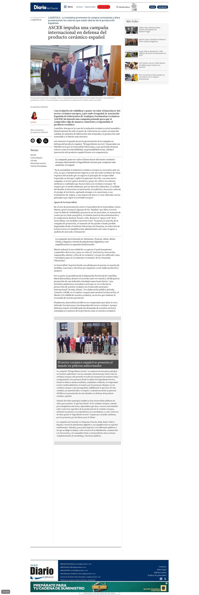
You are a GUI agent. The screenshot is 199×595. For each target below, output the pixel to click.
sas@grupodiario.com (94, 577)
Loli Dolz (33, 122)
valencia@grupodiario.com (86, 574)
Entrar (152, 7)
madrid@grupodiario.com (79, 570)
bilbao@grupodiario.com (78, 567)
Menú (70, 7)
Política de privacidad (157, 575)
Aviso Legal (161, 569)
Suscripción (162, 7)
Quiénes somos (160, 572)
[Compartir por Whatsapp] (45, 140)
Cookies (5, 592)
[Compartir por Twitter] (39, 140)
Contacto (162, 567)
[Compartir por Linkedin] (32, 140)
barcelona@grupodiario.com (82, 564)
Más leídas (132, 21)
